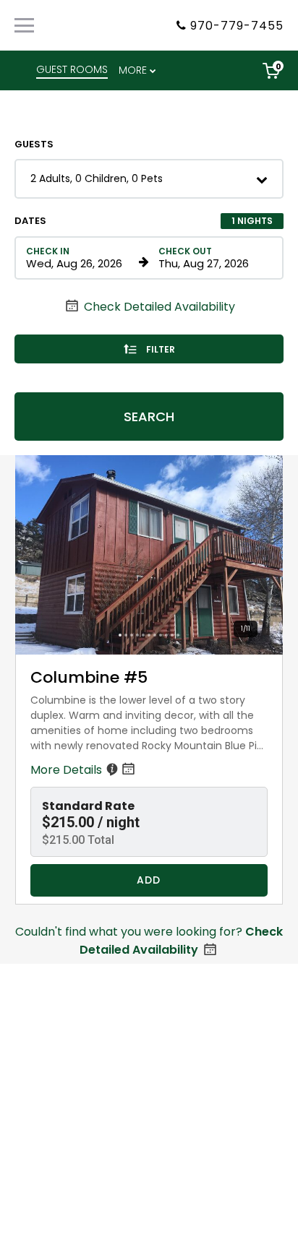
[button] (149, 179)
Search (149, 416)
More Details (67, 769)
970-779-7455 (237, 25)
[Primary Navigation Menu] (24, 25)
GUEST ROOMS (72, 69)
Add (149, 880)
